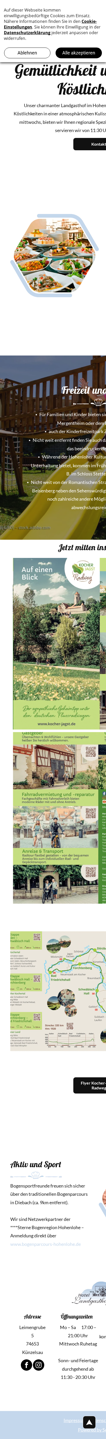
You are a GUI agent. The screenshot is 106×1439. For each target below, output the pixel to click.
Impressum (75, 1420)
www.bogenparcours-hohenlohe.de (45, 1244)
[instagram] (38, 1365)
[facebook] (26, 1365)
